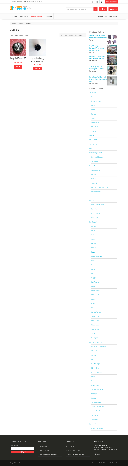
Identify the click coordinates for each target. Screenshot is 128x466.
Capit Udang (95, 170)
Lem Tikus (94, 217)
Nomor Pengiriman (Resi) (107, 16)
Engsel (93, 174)
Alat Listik (92, 92)
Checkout (48, 16)
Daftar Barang (36, 16)
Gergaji (93, 243)
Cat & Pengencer (94, 153)
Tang (93, 333)
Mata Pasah (95, 295)
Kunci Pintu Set (96, 191)
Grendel (94, 183)
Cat (90, 148)
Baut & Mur (93, 140)
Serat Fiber (95, 161)
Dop (92, 359)
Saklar (93, 118)
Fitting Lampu (95, 101)
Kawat (93, 260)
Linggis (93, 278)
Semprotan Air (96, 402)
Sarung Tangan (96, 312)
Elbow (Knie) (95, 368)
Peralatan (92, 222)
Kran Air (93, 381)
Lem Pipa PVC (96, 213)
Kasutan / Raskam (97, 256)
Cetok (93, 239)
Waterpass (94, 338)
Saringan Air (95, 394)
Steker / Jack (95, 122)
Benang (93, 226)
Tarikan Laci (95, 196)
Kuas (93, 269)
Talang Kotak (95, 411)
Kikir (92, 265)
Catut (93, 235)
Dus (92, 97)
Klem (93, 376)
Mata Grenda (95, 290)
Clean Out (94, 351)
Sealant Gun (95, 316)
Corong (93, 355)
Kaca (93, 252)
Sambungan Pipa (97, 389)
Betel (93, 230)
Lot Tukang (95, 282)
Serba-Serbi (95, 320)
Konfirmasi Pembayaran (76, 454)
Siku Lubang (95, 329)
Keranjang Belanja (74, 450)
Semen (91, 424)
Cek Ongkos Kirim (111, 1)
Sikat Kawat (95, 325)
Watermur (94, 419)
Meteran (94, 299)
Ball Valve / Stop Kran (98, 346)
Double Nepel (95, 364)
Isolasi (93, 105)
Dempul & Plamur (97, 157)
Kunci (91, 166)
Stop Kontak (95, 127)
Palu (92, 308)
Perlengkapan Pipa (95, 342)
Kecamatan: (14, 445)
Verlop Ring (95, 415)
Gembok (94, 179)
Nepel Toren (95, 385)
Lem (90, 200)
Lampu (93, 114)
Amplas (91, 135)
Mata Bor (94, 286)
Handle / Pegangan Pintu (99, 187)
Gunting (93, 248)
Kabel (93, 110)
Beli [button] (17, 67)
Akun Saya (24, 16)
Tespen (93, 131)
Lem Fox (94, 209)
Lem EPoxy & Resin (97, 204)
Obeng (93, 303)
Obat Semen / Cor (97, 428)
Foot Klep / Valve (97, 372)
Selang (93, 398)
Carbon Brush (93, 144)
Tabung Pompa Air (97, 406)
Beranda (14, 16)
